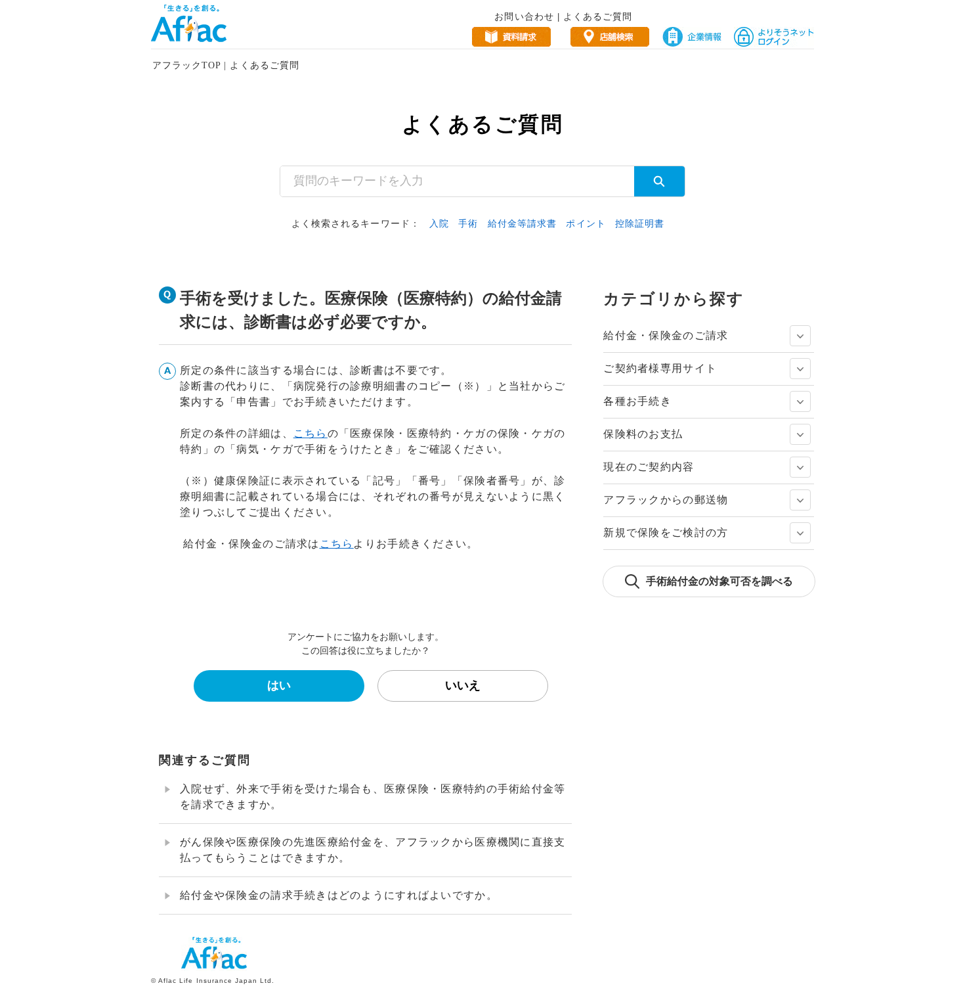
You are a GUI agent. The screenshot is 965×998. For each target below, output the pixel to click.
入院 (439, 223)
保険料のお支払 (643, 434)
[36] (800, 434)
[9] (800, 368)
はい (279, 685)
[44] (800, 499)
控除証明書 (640, 223)
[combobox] (457, 181)
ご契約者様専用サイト (660, 368)
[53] (800, 532)
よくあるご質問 (597, 16)
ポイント (585, 223)
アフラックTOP (186, 65)
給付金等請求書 (522, 223)
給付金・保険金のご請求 (665, 335)
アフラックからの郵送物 (665, 499)
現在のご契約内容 (648, 466)
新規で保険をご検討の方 (665, 532)
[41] (800, 467)
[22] (800, 401)
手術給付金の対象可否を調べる (719, 581)
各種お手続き (637, 401)
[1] (800, 335)
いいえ (463, 685)
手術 (468, 223)
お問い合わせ (523, 16)
